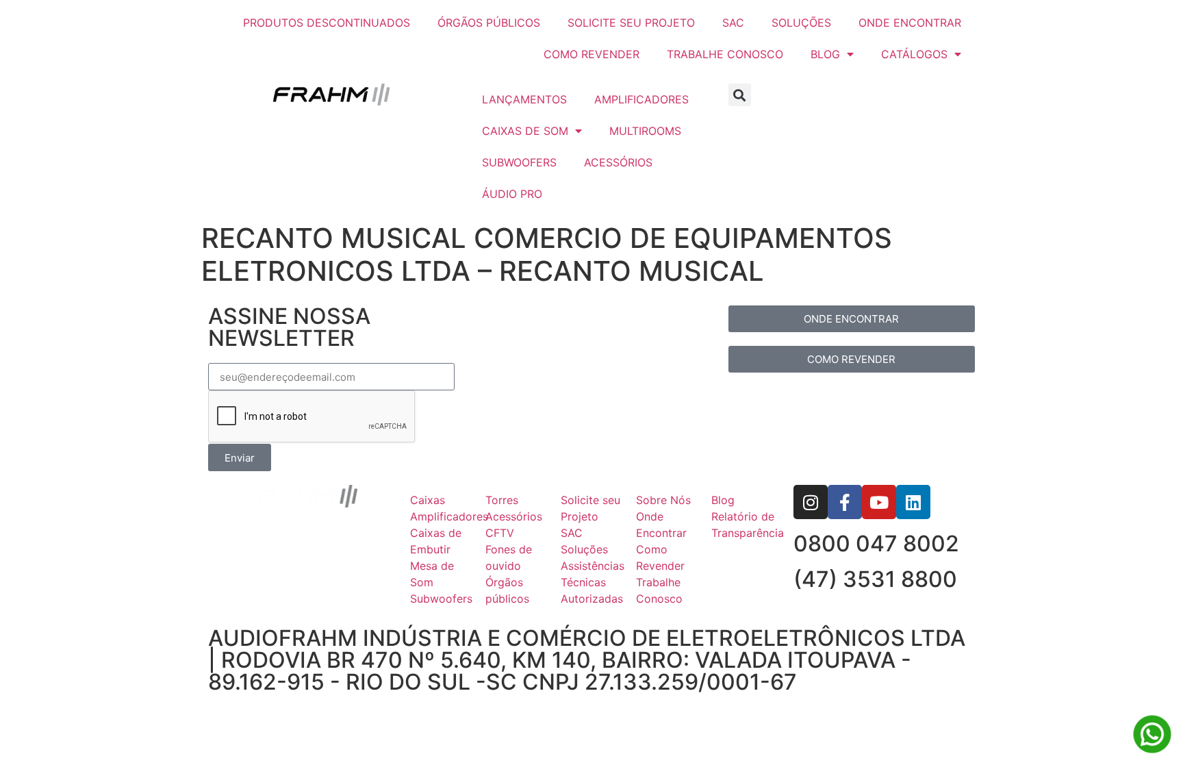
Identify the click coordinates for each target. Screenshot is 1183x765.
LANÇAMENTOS (524, 99)
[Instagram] (810, 502)
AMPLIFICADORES (641, 99)
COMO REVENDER (591, 54)
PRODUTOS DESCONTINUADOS (326, 22)
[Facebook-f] (845, 502)
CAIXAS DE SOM (525, 131)
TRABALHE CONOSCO (725, 54)
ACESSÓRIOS (618, 162)
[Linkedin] (913, 502)
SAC (733, 22)
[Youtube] (879, 502)
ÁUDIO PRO (512, 194)
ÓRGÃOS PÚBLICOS (488, 22)
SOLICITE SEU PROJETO (631, 22)
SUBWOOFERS (519, 162)
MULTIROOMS (645, 131)
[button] (739, 95)
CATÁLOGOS (914, 54)
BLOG (825, 54)
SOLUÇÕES (801, 22)
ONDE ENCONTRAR (909, 22)
